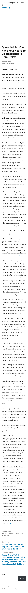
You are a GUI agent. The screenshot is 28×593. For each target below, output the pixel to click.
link (4, 464)
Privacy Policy (13, 589)
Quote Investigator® (10, 2)
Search (4, 7)
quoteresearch (7, 61)
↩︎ (6, 464)
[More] (9, 8)
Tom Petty (20, 533)
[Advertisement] (14, 23)
